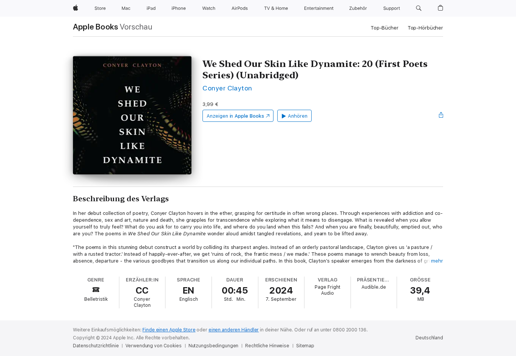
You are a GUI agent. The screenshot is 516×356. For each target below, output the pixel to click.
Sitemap (305, 345)
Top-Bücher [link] (385, 28)
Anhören (297, 116)
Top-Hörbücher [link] (425, 28)
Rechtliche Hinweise (267, 345)
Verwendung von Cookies (153, 345)
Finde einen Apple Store (168, 330)
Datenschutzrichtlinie (96, 345)
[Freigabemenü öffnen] (441, 115)
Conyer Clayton (227, 88)
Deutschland (429, 337)
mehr (437, 261)
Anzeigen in (235, 116)
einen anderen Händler (234, 330)
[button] (419, 8)
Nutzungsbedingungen (213, 345)
